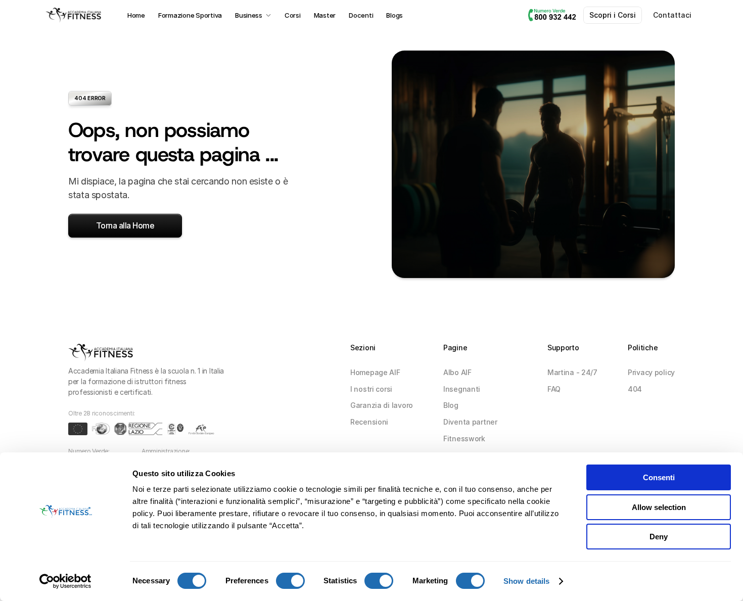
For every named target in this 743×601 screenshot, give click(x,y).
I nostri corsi (371, 389)
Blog (450, 405)
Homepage (369, 372)
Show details (526, 581)
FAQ (554, 389)
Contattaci (672, 15)
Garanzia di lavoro (381, 405)
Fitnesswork (464, 438)
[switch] (290, 581)
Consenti (659, 477)
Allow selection (659, 507)
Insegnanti (461, 389)
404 (635, 389)
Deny (658, 536)
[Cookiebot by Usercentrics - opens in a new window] (65, 581)
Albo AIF (457, 372)
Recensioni (369, 422)
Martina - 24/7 (572, 372)
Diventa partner (470, 422)
